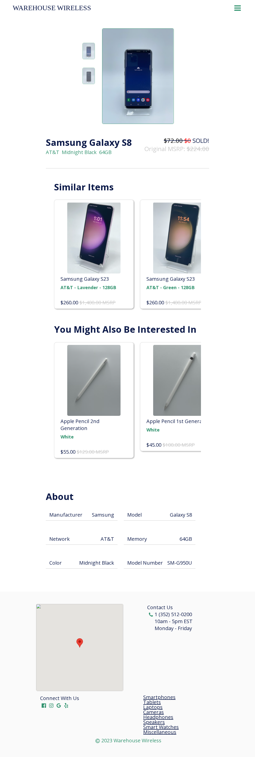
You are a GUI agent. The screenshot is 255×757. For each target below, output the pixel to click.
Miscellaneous (159, 732)
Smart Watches (161, 727)
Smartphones (159, 697)
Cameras (153, 712)
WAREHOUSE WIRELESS (52, 7)
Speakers (154, 722)
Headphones (158, 717)
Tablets (152, 702)
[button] (79, 642)
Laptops (153, 707)
